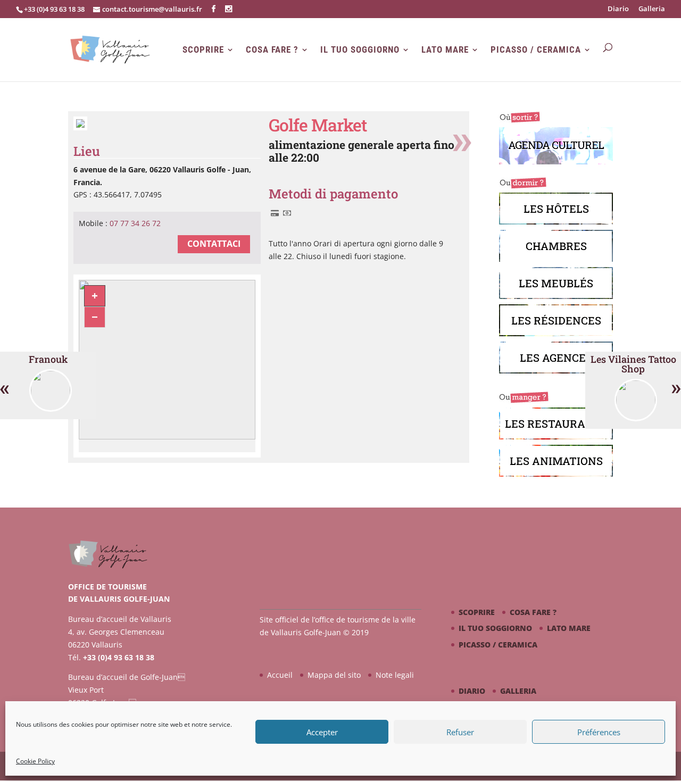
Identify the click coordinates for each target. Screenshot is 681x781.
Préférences (598, 732)
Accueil (280, 675)
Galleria (651, 9)
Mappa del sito (334, 675)
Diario (618, 9)
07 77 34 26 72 (135, 223)
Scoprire (203, 50)
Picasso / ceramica (536, 50)
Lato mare (445, 50)
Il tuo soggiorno (360, 50)
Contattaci (213, 244)
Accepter (322, 732)
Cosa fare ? (272, 50)
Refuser (460, 732)
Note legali (395, 675)
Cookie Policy (35, 761)
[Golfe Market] (80, 127)
